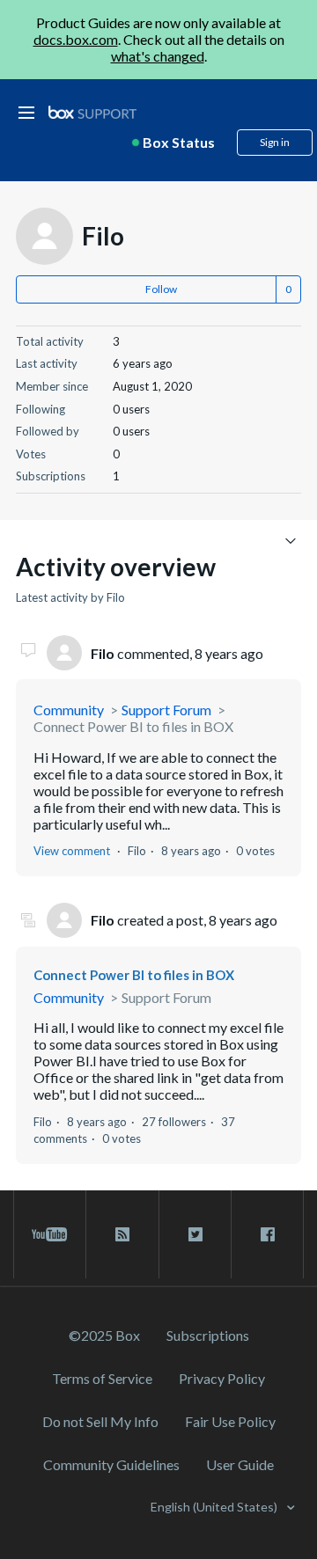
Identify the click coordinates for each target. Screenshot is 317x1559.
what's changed (157, 56)
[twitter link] (195, 1234)
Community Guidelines (111, 1464)
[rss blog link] (122, 1234)
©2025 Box (104, 1335)
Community (68, 709)
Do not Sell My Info (100, 1421)
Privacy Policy (222, 1378)
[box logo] (92, 112)
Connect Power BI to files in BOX (133, 726)
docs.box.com (75, 39)
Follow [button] (161, 289)
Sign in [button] (275, 142)
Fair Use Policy (230, 1421)
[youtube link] (49, 1234)
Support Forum (166, 709)
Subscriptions (207, 1335)
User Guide (240, 1464)
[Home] (92, 113)
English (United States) (215, 1506)
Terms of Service (102, 1378)
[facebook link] (267, 1234)
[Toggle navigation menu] (290, 540)
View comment (71, 851)
